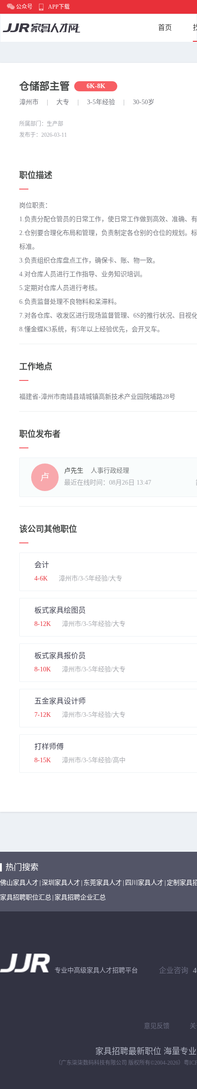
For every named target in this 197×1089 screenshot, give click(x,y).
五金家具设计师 (60, 701)
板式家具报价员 (60, 655)
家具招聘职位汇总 (25, 897)
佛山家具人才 (19, 882)
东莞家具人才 (102, 882)
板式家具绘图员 (60, 610)
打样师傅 (49, 746)
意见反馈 (157, 1025)
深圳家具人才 (61, 882)
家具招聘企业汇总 (80, 897)
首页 (165, 27)
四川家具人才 (144, 882)
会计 (41, 565)
